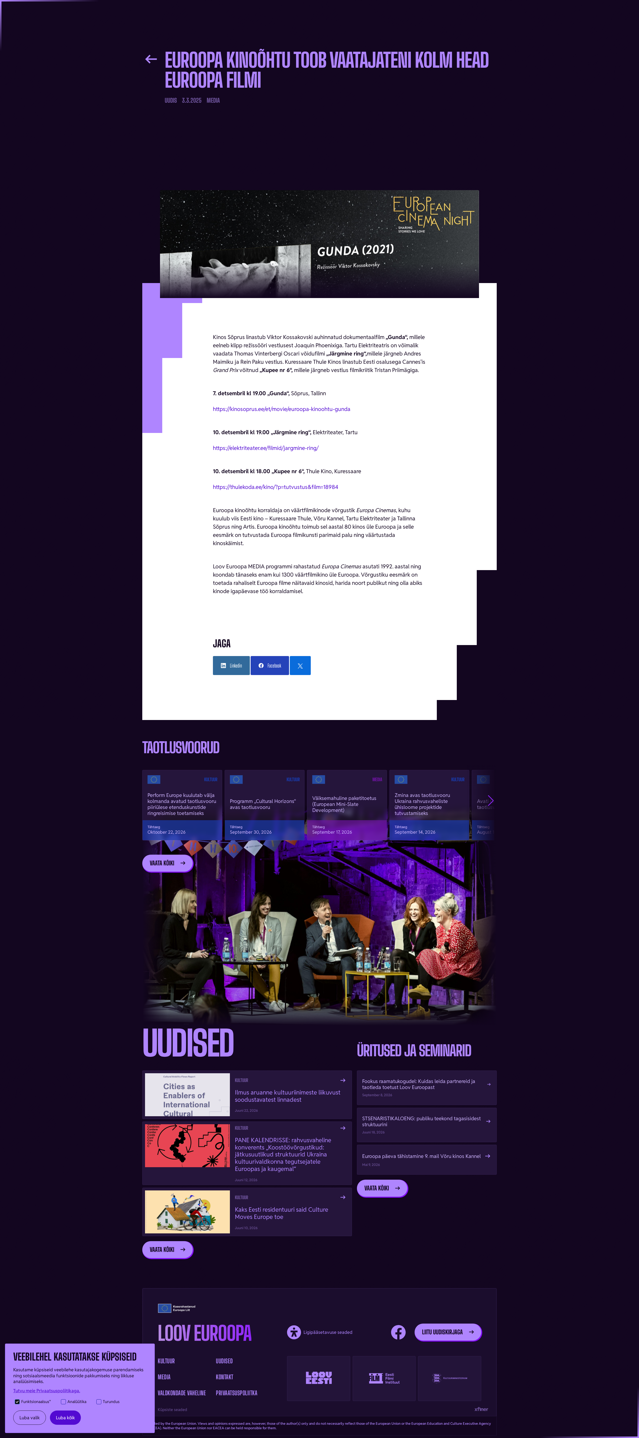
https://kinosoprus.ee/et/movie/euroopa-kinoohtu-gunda (281, 408)
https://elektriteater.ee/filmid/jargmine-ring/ (266, 447)
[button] (490, 800)
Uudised (224, 1361)
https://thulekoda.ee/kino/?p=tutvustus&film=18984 (275, 486)
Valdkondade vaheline (182, 1393)
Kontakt (224, 1377)
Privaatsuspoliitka (236, 1393)
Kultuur (166, 1361)
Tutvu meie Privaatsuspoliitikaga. (46, 1391)
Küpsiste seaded (172, 1409)
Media (164, 1377)
